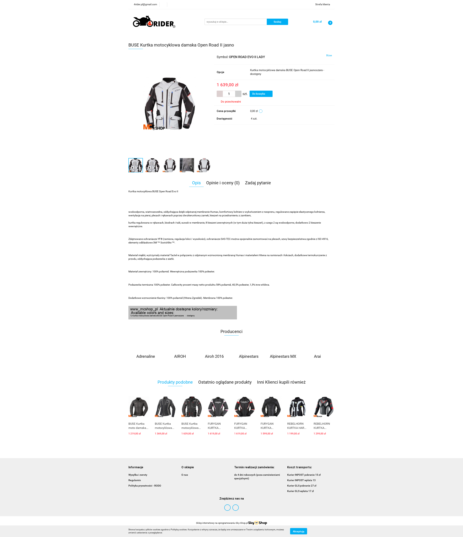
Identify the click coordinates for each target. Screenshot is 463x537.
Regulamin (134, 480)
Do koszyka (259, 93)
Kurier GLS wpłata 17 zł (300, 491)
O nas (184, 474)
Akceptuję (298, 531)
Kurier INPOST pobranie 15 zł (304, 474)
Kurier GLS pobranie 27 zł (301, 485)
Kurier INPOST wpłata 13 (301, 480)
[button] (135, 467)
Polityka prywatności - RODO (144, 485)
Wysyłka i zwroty (137, 474)
